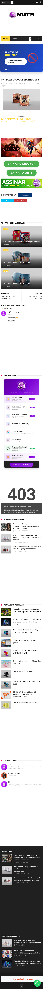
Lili (9, 782)
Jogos (3, 86)
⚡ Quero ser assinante (21, 464)
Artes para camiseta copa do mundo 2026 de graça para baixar (27, 952)
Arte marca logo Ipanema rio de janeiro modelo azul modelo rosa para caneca (27, 537)
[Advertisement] (21, 26)
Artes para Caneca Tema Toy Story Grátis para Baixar (25, 631)
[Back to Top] (21, 986)
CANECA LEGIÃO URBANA (23, 671)
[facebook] (34, 2)
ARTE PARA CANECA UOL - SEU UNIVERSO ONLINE (25, 651)
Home (5, 39)
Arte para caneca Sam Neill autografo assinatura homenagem (27, 941)
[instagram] (37, 2)
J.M (9, 765)
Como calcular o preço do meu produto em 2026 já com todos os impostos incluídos (26, 526)
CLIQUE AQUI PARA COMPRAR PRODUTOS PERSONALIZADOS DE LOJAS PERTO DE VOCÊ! (18, 120)
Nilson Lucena (14, 773)
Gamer (5, 229)
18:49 (10, 315)
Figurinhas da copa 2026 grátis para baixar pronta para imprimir (27, 610)
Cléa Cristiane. (15, 312)
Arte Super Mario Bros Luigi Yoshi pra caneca (21, 241)
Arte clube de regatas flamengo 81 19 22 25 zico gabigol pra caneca (27, 548)
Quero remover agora (15, 61)
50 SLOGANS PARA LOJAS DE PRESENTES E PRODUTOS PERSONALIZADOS (24, 694)
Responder (11, 321)
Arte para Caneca (32, 83)
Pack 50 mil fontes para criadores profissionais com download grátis (27, 621)
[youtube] (40, 2)
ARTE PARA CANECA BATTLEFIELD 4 (16, 263)
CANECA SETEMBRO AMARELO (25, 702)
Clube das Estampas (23, 979)
